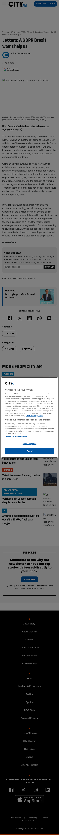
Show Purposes (29, 444)
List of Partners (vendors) (16, 436)
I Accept (29, 451)
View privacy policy (34, 416)
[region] (29, 417)
